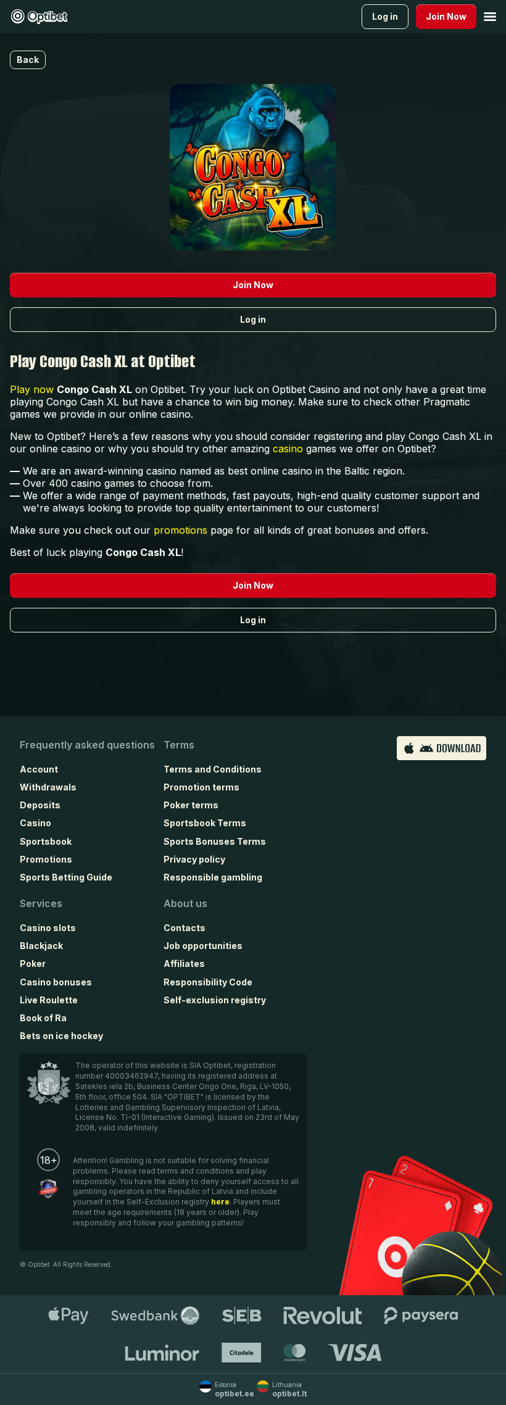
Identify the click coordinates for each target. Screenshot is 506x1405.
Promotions (46, 859)
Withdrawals (48, 787)
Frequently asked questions (87, 745)
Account (39, 769)
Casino (35, 823)
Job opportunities (203, 945)
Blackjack (41, 945)
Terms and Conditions (213, 769)
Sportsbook (46, 841)
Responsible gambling (213, 877)
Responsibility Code (208, 982)
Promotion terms (201, 787)
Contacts (184, 927)
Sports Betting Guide (66, 877)
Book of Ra (43, 1018)
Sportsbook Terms (205, 823)
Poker (33, 963)
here (220, 1201)
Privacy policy (194, 859)
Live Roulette (49, 1000)
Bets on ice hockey (61, 1035)
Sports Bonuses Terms (215, 841)
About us (185, 903)
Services (41, 903)
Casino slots (48, 927)
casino (288, 448)
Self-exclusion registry (215, 1000)
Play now (32, 389)
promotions (180, 530)
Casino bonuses (56, 982)
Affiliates (184, 963)
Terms (179, 745)
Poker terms (191, 805)
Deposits (40, 805)
